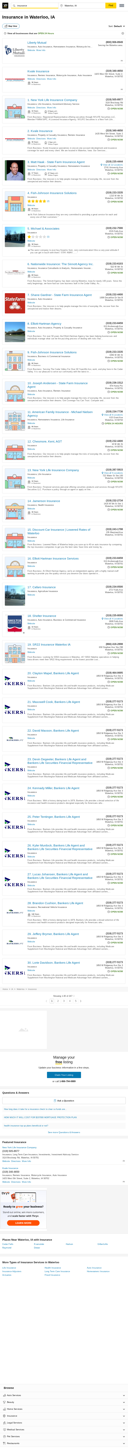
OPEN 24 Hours (46, 33)
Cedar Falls (7, 1244)
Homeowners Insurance (64, 47)
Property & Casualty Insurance (52, 135)
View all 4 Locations (113, 619)
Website (31, 50)
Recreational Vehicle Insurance (52, 907)
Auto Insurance (45, 47)
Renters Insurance (46, 75)
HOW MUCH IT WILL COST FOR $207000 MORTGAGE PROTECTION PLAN (40, 1117)
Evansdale (39, 1244)
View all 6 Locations (113, 415)
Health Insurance (46, 505)
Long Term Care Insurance (25, 1154)
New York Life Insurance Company (19, 1147)
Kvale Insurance (38, 71)
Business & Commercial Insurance (54, 356)
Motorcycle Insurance (86, 47)
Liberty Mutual (36, 42)
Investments (44, 1154)
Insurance (32, 47)
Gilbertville (103, 1244)
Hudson (69, 1244)
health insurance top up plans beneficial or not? (26, 1126)
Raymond (6, 1248)
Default (118, 26)
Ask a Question (65, 1100)
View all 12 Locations (113, 165)
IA (12, 989)
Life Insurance (44, 104)
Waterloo (21, 989)
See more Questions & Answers (64, 1132)
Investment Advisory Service (65, 104)
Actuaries (7, 1275)
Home (5, 989)
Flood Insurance (52, 1275)
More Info (40, 50)
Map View (12, 26)
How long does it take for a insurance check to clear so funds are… (35, 1109)
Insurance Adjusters (12, 1271)
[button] (121, 5)
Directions (41, 79)
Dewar (37, 1248)
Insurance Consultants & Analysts (54, 268)
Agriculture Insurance (48, 591)
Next (80, 1001)
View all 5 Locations (113, 473)
